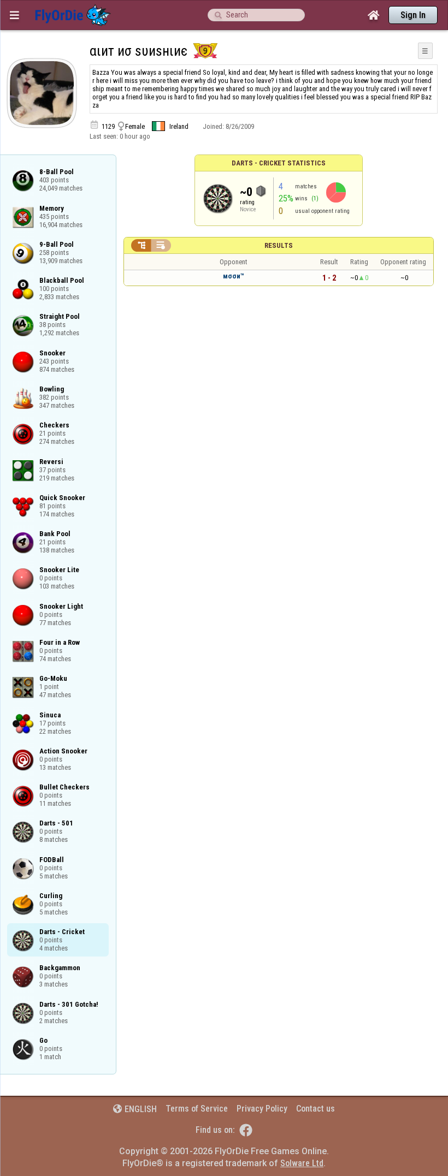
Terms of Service (197, 1108)
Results (278, 245)
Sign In (413, 15)
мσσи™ (233, 276)
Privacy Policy (262, 1108)
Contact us (315, 1108)
